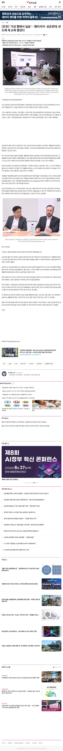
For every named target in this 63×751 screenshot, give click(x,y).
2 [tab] (27, 482)
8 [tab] (37, 482)
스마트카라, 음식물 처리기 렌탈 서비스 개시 (16, 550)
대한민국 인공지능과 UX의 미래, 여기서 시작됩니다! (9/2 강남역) (21, 41)
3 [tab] (28, 482)
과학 (50, 7)
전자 (16, 7)
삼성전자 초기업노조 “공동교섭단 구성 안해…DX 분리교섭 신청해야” (24, 525)
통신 (29, 7)
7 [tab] (35, 482)
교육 (16, 364)
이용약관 (10, 743)
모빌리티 (23, 7)
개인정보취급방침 (18, 743)
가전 (7, 22)
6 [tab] (34, 482)
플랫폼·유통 (43, 7)
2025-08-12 (42, 34)
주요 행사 (5, 444)
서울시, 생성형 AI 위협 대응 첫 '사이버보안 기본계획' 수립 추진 (21, 646)
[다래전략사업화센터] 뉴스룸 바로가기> (30, 355)
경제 (35, 7)
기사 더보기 (19, 373)
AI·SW (3, 7)
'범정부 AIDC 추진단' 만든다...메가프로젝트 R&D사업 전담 (20, 584)
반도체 (10, 7)
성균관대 (39, 364)
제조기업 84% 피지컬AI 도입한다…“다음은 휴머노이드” (20, 519)
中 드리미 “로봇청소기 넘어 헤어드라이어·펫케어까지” (20, 544)
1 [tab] (25, 482)
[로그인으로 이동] (59, 2)
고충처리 (27, 743)
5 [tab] (32, 482)
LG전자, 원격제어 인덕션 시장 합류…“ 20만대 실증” (19, 537)
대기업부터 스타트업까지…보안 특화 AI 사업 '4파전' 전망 (24, 375)
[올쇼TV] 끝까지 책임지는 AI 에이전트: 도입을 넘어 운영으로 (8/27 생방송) (24, 422)
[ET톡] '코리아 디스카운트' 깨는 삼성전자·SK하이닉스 (20, 512)
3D (4, 364)
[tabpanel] (31, 463)
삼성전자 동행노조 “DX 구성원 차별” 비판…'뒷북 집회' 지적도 (22, 506)
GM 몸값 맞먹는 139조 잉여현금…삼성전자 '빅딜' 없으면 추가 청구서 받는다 (26, 493)
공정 (10, 364)
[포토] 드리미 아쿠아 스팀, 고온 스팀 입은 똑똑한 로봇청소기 (21, 531)
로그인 (3, 743)
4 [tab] (30, 482)
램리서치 (23, 364)
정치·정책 (57, 7)
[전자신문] (31, 2)
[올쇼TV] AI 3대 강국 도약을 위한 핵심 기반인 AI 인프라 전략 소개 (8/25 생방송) (26, 426)
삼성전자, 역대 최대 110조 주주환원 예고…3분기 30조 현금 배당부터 (24, 500)
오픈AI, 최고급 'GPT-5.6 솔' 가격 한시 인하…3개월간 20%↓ (20, 615)
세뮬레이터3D (49, 364)
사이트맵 (34, 743)
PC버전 (40, 743)
